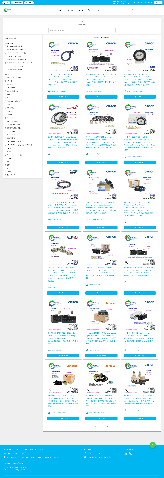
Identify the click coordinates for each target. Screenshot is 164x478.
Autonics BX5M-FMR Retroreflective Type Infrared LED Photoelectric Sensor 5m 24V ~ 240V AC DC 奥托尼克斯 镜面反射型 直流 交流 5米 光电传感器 (101, 338)
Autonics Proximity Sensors (96, 350)
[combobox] (82, 30)
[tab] (82, 22)
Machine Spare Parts (95, 91)
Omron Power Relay (94, 284)
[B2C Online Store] (130, 454)
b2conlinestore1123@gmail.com (97, 457)
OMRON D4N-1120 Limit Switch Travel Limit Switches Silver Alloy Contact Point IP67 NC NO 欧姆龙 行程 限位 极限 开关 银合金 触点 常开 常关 (139, 338)
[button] (22, 38)
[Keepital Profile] (126, 453)
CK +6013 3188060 (93, 453)
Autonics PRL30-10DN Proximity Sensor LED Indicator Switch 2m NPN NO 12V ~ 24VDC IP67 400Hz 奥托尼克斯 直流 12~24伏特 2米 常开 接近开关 (63, 401)
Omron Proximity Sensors (57, 91)
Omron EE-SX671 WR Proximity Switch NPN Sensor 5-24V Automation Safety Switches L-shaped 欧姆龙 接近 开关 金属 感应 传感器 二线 (63, 79)
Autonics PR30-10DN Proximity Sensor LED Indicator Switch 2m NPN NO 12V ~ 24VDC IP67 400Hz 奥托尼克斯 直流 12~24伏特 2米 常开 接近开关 (101, 401)
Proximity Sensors (55, 154)
